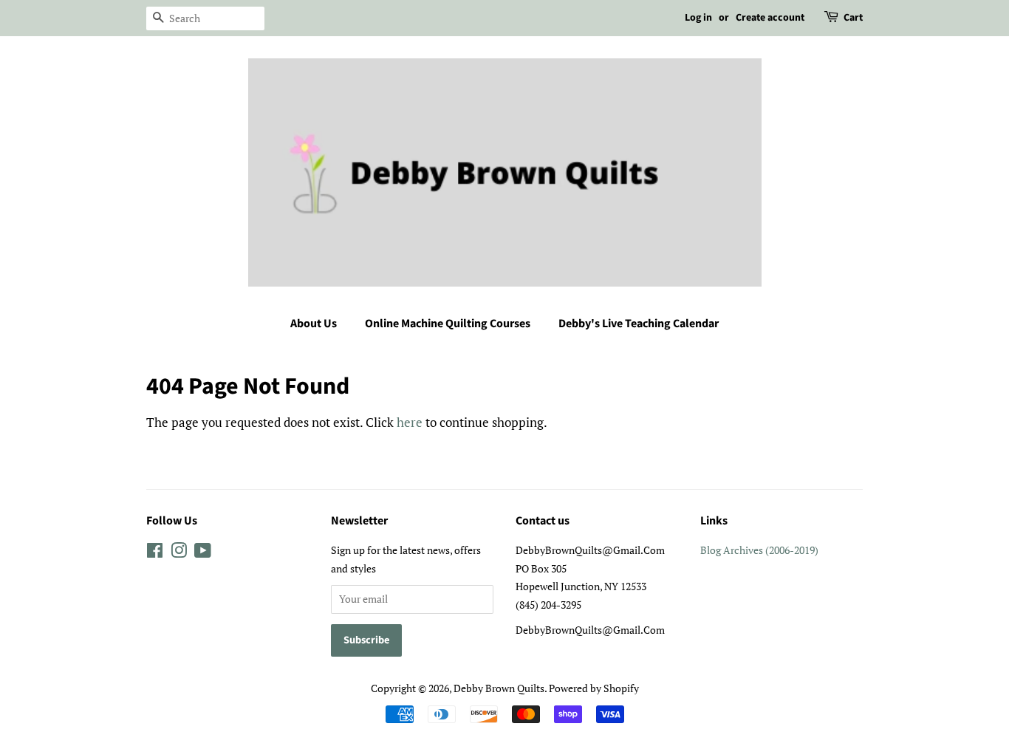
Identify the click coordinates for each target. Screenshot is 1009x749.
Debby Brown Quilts (499, 688)
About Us (313, 323)
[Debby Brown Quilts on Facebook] (154, 553)
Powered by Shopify (594, 688)
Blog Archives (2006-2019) (759, 550)
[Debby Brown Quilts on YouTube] (202, 553)
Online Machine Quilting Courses (447, 323)
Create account (770, 17)
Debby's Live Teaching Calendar (638, 323)
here (410, 422)
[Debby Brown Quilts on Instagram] (179, 553)
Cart (853, 17)
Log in (698, 17)
